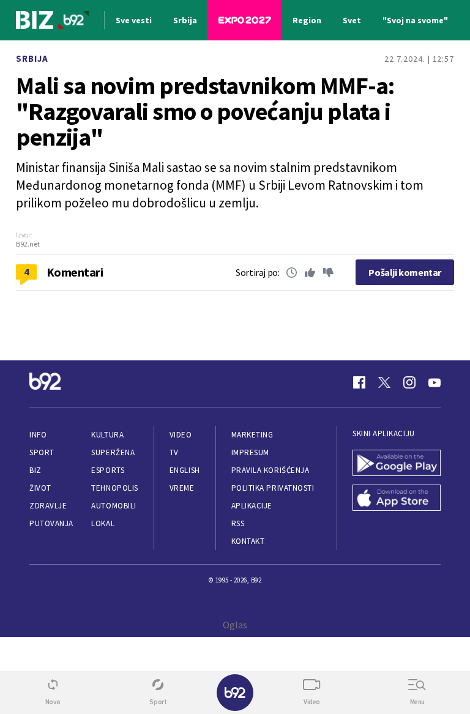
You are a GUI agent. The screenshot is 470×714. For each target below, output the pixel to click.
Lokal (102, 523)
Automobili (113, 505)
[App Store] (396, 499)
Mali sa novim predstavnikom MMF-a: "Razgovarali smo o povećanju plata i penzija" (205, 111)
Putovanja (51, 523)
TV (174, 452)
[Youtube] (434, 382)
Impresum (250, 452)
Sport (41, 452)
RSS (238, 523)
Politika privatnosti (273, 488)
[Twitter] (384, 382)
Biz (35, 470)
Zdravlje (48, 505)
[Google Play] (396, 464)
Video (181, 435)
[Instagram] (409, 382)
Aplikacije (251, 505)
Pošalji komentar (404, 272)
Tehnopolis (114, 488)
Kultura (107, 435)
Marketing (252, 435)
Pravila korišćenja (270, 470)
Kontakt (248, 541)
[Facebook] (359, 382)
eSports (107, 470)
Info (38, 435)
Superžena (113, 452)
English (185, 470)
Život (40, 488)
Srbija (32, 58)
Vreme (182, 488)
